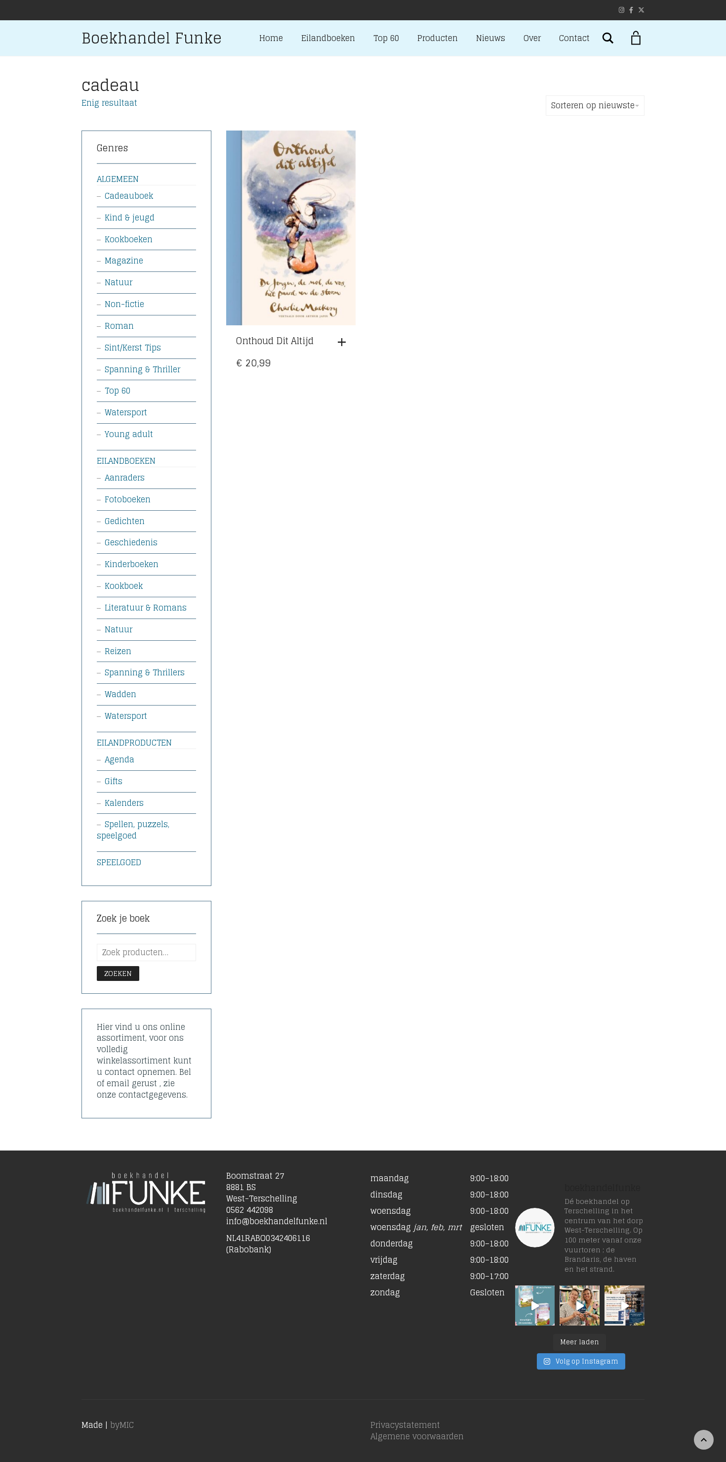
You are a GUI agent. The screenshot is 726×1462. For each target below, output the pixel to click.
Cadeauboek (129, 196)
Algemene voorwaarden (417, 1436)
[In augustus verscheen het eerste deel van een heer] (535, 1305)
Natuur (118, 282)
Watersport (126, 412)
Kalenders (124, 803)
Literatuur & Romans (146, 608)
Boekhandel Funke (151, 38)
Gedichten (125, 521)
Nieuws (490, 38)
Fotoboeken (128, 499)
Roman (119, 326)
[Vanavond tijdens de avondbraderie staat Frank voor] (625, 1305)
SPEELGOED (119, 862)
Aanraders (125, 478)
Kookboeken (129, 239)
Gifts (113, 781)
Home (271, 38)
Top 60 (386, 38)
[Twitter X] (641, 10)
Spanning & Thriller (142, 369)
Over (532, 38)
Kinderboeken (132, 564)
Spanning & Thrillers (145, 672)
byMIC (122, 1425)
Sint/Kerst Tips (133, 347)
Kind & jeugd (130, 217)
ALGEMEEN (118, 179)
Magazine (124, 260)
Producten (437, 38)
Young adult (129, 434)
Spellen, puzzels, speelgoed (133, 829)
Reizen (118, 651)
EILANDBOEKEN (126, 461)
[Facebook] (631, 10)
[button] (344, 342)
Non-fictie (124, 304)
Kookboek (124, 586)
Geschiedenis (131, 542)
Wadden (120, 694)
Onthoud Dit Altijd (275, 341)
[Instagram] (621, 10)
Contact (574, 38)
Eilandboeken (328, 38)
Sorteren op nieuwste (593, 105)
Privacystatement (405, 1425)
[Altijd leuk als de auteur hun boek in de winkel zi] (580, 1305)
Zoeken (118, 973)
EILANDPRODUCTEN (134, 743)
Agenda (119, 759)
